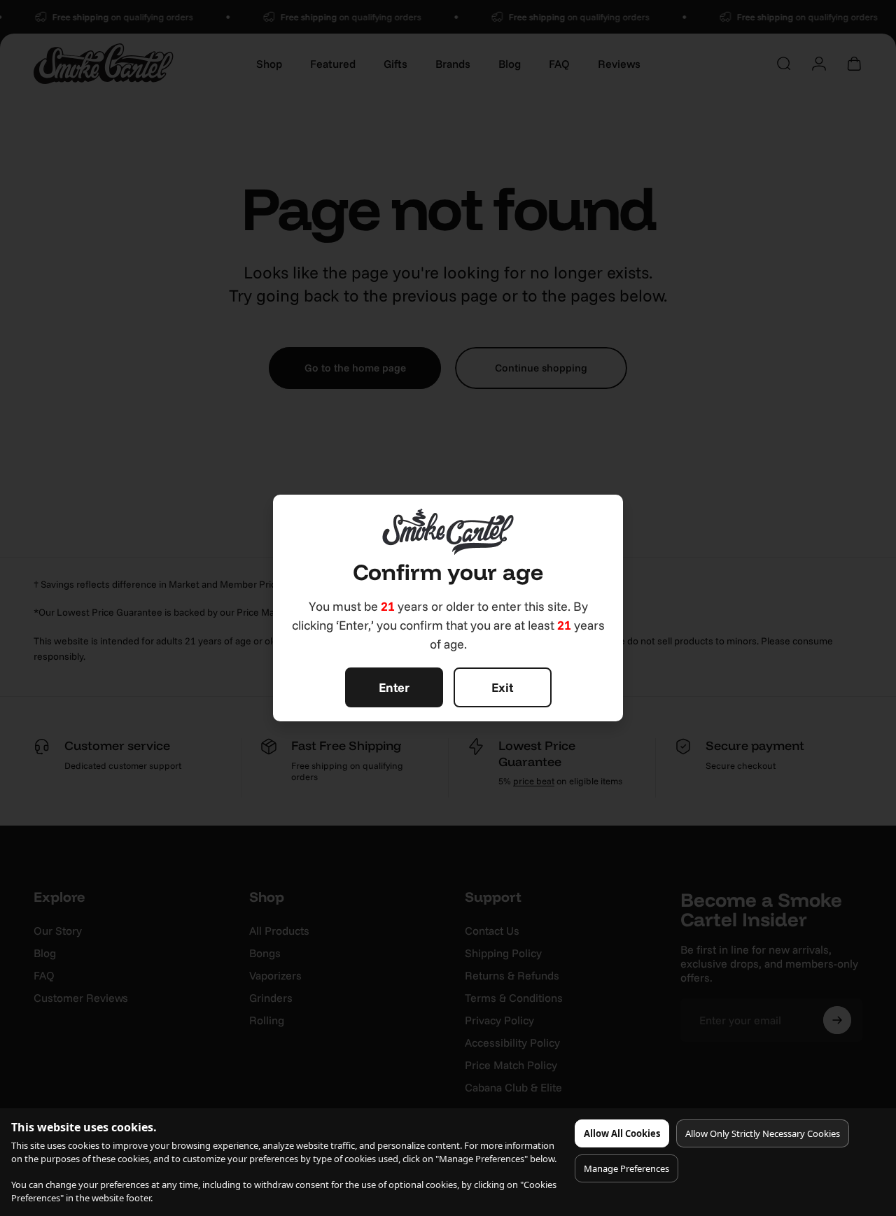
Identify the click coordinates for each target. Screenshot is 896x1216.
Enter (394, 687)
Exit (502, 687)
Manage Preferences (626, 1168)
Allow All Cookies (622, 1133)
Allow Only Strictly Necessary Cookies (762, 1133)
